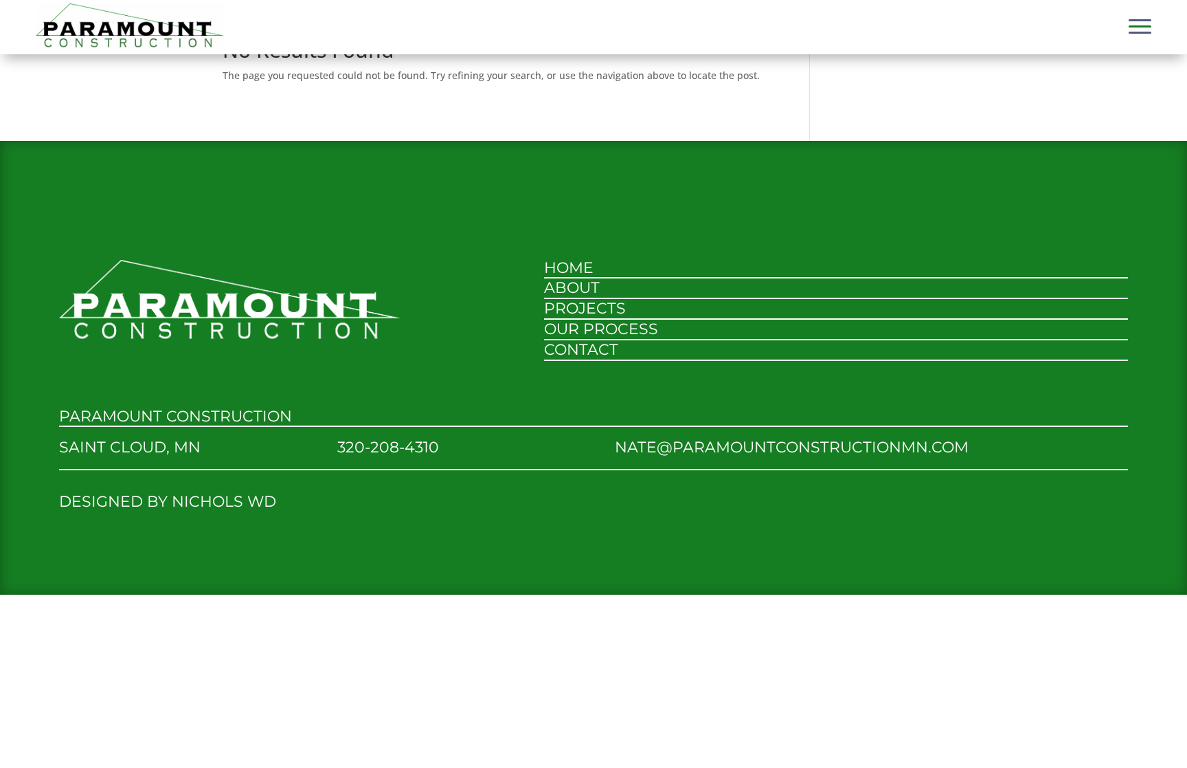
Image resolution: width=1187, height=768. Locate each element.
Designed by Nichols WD (167, 501)
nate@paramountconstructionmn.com (792, 447)
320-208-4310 (388, 447)
